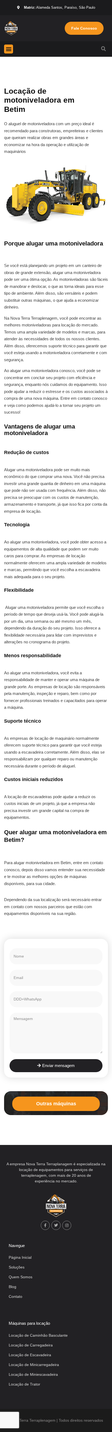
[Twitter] (56, 1225)
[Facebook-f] (45, 1225)
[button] (8, 49)
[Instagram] (66, 1225)
